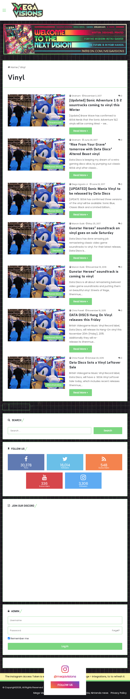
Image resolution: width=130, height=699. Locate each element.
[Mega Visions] (27, 10)
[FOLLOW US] (65, 671)
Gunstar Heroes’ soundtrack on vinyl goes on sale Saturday (94, 230)
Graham (76, 95)
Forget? (116, 630)
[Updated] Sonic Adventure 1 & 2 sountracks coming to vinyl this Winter (95, 105)
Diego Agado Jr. (80, 184)
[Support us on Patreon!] (65, 39)
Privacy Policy (119, 693)
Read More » (80, 131)
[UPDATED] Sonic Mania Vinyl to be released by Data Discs (95, 191)
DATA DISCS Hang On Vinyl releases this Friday (90, 317)
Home (14, 67)
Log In (65, 646)
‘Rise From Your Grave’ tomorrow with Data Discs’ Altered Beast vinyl (90, 149)
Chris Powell (78, 310)
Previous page (19, 407)
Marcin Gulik (78, 223)
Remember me (19, 638)
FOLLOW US (65, 685)
